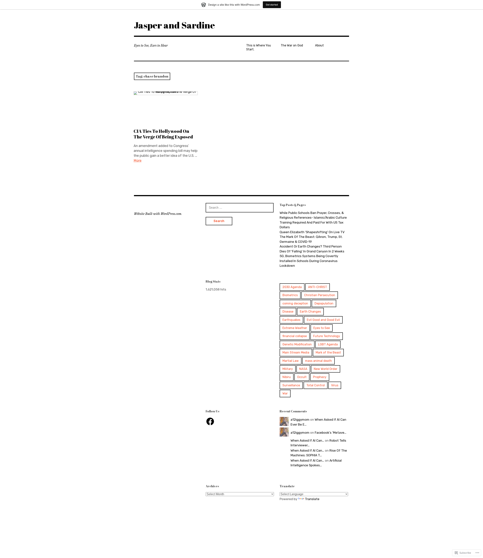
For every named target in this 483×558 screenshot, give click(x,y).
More (138, 160)
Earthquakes (291, 320)
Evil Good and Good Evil (323, 320)
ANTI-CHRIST (317, 287)
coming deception (295, 303)
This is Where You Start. (258, 47)
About (319, 45)
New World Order (325, 369)
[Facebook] (210, 421)
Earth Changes (310, 311)
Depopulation (324, 303)
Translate (312, 499)
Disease (287, 311)
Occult (302, 377)
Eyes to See (321, 328)
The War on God (292, 45)
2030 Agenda (292, 287)
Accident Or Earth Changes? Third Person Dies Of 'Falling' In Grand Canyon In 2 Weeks (312, 248)
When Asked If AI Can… (307, 440)
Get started (272, 4)
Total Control (315, 385)
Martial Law (290, 361)
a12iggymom (300, 419)
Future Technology (326, 336)
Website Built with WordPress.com (157, 214)
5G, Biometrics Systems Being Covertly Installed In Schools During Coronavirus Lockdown (309, 260)
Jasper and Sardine (174, 25)
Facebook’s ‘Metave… (330, 432)
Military (287, 369)
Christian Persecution (319, 295)
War (285, 393)
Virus (334, 385)
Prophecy (319, 377)
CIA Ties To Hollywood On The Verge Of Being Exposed (163, 134)
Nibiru (286, 377)
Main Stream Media (295, 352)
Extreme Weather (294, 328)
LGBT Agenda (328, 344)
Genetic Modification (297, 344)
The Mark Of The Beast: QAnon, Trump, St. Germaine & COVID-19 (311, 239)
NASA (303, 369)
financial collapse (294, 336)
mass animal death (318, 361)
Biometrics (290, 295)
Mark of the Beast (328, 352)
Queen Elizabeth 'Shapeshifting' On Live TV (312, 232)
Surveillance (291, 385)
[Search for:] (240, 207)
